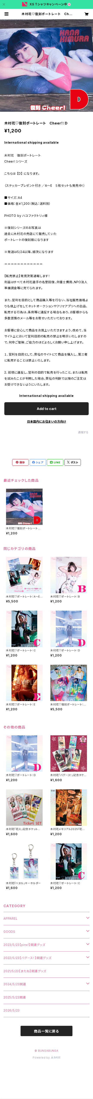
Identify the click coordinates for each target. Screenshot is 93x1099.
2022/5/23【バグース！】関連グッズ (27, 958)
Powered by (42, 1057)
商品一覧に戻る (46, 1031)
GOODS (9, 931)
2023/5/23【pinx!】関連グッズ (24, 945)
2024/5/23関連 (14, 984)
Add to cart (46, 409)
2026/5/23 (11, 1010)
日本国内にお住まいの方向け (46, 421)
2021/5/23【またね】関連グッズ (24, 971)
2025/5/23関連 (14, 997)
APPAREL (10, 918)
